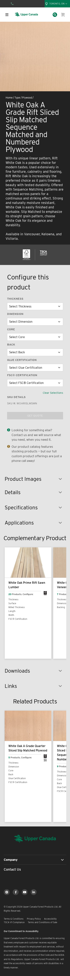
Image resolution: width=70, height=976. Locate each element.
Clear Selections (53, 392)
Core (11, 329)
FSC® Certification (22, 375)
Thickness (15, 298)
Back (11, 344)
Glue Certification (22, 360)
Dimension (15, 314)
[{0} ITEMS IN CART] (63, 14)
